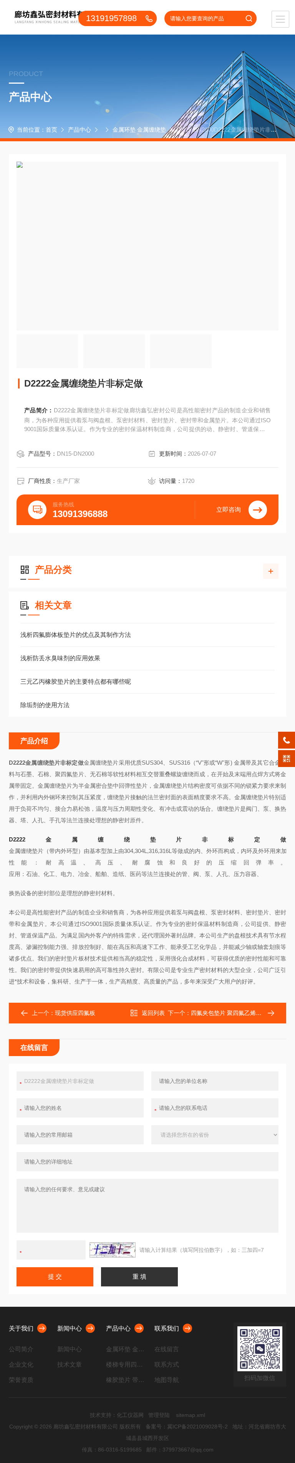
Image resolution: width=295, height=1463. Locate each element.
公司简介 (21, 1349)
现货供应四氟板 (75, 1013)
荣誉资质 (21, 1380)
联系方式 (166, 1364)
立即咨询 (228, 509)
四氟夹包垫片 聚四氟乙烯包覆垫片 (235, 1013)
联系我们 (166, 1328)
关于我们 (21, 1328)
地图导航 (166, 1380)
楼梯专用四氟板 (127, 1364)
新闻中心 (69, 1328)
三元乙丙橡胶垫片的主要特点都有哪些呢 (75, 681)
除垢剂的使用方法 (45, 705)
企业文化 (21, 1364)
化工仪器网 (130, 1415)
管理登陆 (159, 1415)
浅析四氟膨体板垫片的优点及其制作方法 (75, 634)
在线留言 (166, 1349)
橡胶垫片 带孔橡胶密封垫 (127, 1380)
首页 (51, 129)
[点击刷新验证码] (112, 1250)
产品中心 (79, 129)
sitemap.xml (190, 1415)
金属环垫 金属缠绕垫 (139, 129)
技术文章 (69, 1364)
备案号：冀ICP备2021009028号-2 (187, 1426)
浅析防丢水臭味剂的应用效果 (60, 658)
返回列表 (153, 1013)
